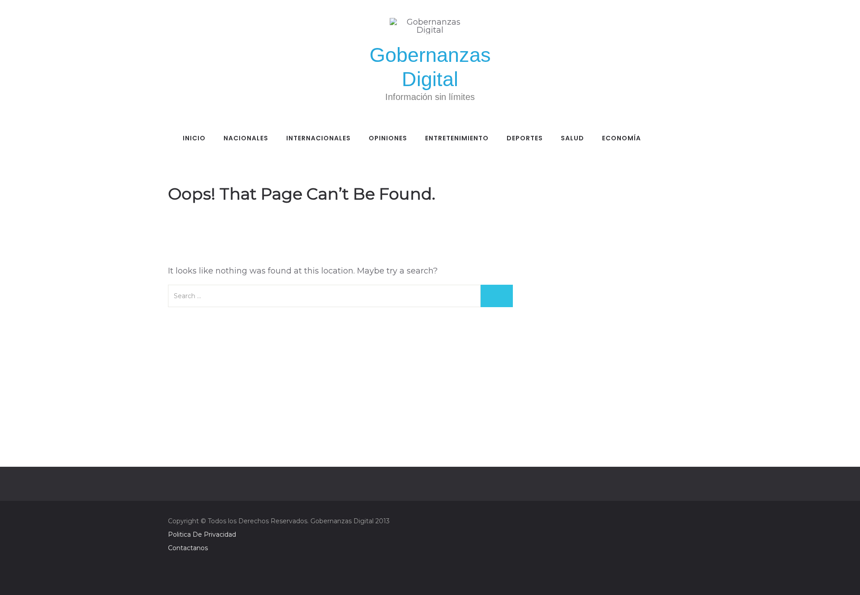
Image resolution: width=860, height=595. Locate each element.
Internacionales (318, 138)
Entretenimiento (457, 138)
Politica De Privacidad (202, 534)
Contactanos (188, 548)
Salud (572, 138)
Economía (621, 138)
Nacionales (246, 138)
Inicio (194, 138)
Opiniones (388, 138)
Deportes (525, 138)
